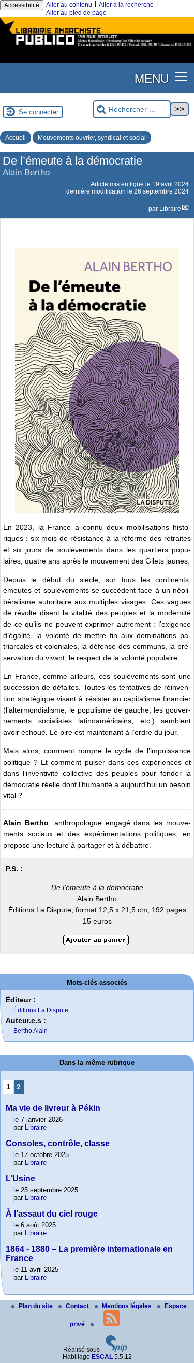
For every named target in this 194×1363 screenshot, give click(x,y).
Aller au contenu (69, 4)
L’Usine (20, 1178)
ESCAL (102, 1356)
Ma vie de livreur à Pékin (53, 1108)
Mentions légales (127, 1306)
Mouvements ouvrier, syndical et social (92, 137)
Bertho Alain (30, 1030)
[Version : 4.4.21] (116, 1349)
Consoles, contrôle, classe (58, 1143)
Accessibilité (21, 5)
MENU (152, 77)
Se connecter (38, 112)
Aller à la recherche (126, 4)
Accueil (15, 137)
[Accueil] (97, 47)
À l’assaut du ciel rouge (52, 1213)
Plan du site (36, 1306)
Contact (78, 1306)
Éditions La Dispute (40, 1010)
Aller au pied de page (76, 13)
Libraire (170, 208)
